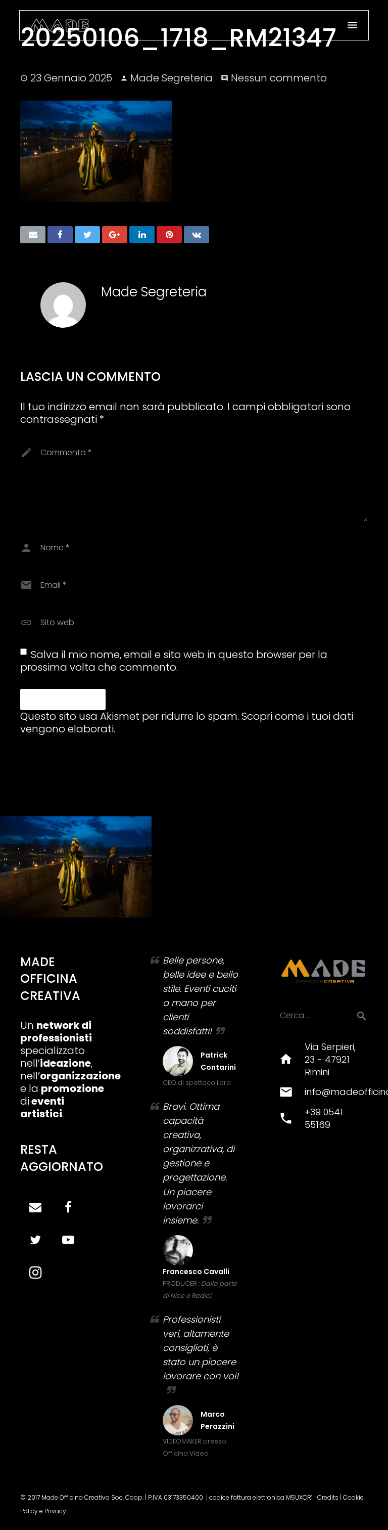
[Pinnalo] (169, 234)
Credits (327, 1497)
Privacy (55, 1511)
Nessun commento (279, 78)
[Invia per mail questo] (32, 234)
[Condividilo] (60, 234)
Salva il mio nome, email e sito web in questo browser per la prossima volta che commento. (173, 660)
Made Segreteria (171, 78)
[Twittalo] (87, 234)
